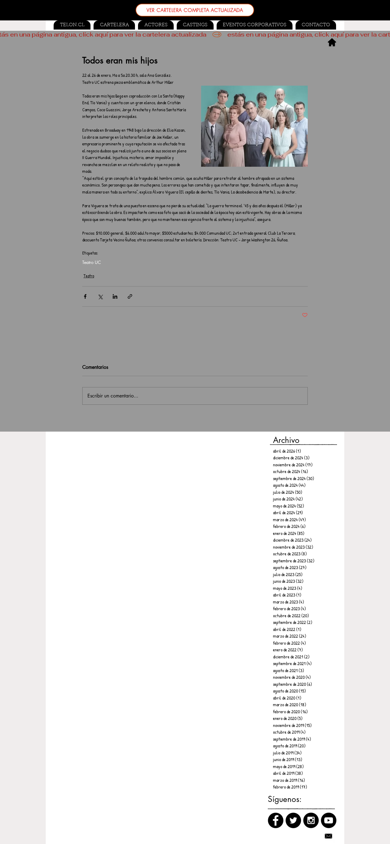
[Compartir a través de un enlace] (130, 296)
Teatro (88, 276)
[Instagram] (311, 820)
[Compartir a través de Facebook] (85, 296)
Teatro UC (91, 262)
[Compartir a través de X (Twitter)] (100, 296)
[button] (195, 25)
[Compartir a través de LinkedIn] (115, 296)
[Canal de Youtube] (328, 820)
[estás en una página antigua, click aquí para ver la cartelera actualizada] (195, 34)
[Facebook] (275, 820)
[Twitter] (293, 820)
